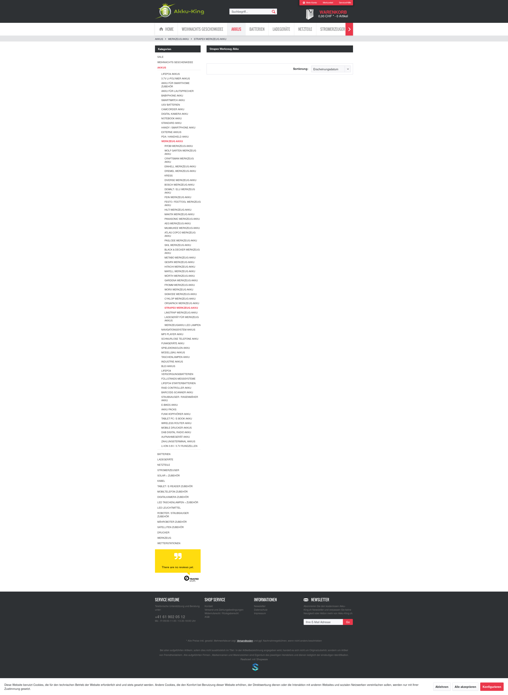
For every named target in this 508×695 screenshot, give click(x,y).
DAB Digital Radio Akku (176, 432)
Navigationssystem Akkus (178, 329)
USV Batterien (170, 104)
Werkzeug (164, 537)
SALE (160, 56)
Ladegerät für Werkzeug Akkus (182, 318)
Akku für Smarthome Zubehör (175, 84)
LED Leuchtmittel (169, 507)
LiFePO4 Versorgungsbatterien (177, 372)
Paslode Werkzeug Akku (181, 240)
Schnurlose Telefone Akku (179, 338)
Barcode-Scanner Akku (177, 392)
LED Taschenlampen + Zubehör (177, 502)
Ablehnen (441, 687)
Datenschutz (260, 609)
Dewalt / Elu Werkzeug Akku (180, 190)
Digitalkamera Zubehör (173, 496)
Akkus (161, 67)
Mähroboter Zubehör (172, 521)
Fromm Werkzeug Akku (180, 284)
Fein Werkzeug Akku (178, 197)
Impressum (260, 613)
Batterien (163, 454)
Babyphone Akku (172, 95)
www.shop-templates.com (254, 667)
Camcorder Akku (172, 109)
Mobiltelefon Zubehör (172, 491)
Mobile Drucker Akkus (176, 427)
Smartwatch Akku (173, 100)
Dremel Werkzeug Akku (180, 171)
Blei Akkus (168, 366)
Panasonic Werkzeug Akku (182, 218)
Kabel (161, 480)
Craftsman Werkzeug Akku (179, 160)
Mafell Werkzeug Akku (180, 271)
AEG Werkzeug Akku (178, 223)
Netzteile (163, 464)
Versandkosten (245, 640)
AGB (207, 616)
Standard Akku (171, 122)
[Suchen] (273, 11)
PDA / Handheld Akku (175, 136)
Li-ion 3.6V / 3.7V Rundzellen (179, 445)
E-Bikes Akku (169, 404)
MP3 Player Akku (172, 334)
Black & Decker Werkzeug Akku (182, 251)
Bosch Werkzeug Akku (179, 184)
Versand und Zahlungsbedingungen (224, 609)
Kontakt (209, 606)
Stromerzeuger (168, 470)
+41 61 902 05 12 (170, 616)
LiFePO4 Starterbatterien (178, 383)
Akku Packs (168, 409)
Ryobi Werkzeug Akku (179, 145)
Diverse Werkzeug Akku (180, 180)
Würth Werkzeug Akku (180, 275)
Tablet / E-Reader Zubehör (175, 486)
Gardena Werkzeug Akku (181, 280)
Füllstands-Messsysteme (178, 378)
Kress (169, 175)
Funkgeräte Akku (172, 343)
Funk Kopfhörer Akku (175, 413)
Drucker (163, 532)
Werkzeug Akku (172, 141)
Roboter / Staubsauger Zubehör (173, 514)
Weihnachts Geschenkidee (175, 62)
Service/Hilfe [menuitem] (345, 2)
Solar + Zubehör (168, 475)
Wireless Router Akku (176, 423)
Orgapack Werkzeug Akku (182, 303)
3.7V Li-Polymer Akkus (175, 78)
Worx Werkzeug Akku (179, 289)
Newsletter (260, 606)
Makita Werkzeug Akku (179, 214)
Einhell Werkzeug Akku (180, 166)
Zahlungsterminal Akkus (178, 441)
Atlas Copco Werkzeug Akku (180, 234)
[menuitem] (310, 2)
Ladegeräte (165, 459)
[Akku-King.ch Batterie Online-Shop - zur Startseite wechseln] (179, 11)
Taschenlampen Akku (175, 357)
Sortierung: (300, 69)
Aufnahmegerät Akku (175, 436)
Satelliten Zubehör (170, 527)
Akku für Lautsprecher (177, 91)
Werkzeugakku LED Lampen (183, 325)
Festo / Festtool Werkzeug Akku (183, 203)
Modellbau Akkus (173, 352)
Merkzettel (328, 2)
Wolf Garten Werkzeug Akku (180, 152)
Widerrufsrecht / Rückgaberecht (222, 613)
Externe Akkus (171, 132)
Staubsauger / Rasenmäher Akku (179, 398)
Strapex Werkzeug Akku (181, 307)
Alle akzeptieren (465, 687)
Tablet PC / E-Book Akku (176, 418)
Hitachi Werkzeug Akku (180, 266)
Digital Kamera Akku (174, 113)
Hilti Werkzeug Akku (178, 209)
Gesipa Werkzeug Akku (179, 262)
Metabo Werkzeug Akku (180, 257)
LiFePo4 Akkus (170, 73)
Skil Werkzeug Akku (178, 245)
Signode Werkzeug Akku (181, 294)
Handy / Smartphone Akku (178, 127)
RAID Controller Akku (176, 387)
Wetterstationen (168, 543)
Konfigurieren (492, 687)
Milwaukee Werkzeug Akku (182, 227)
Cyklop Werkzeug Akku (180, 298)
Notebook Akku (171, 118)
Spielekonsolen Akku (175, 347)
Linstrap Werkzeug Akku (181, 312)
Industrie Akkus (172, 361)
